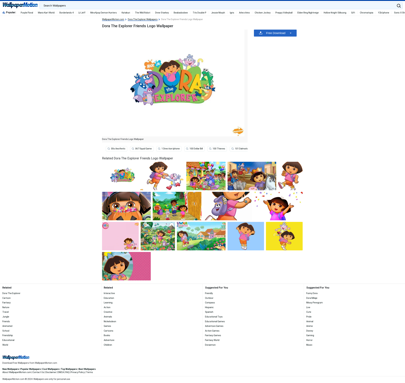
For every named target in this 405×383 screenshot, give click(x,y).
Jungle (5, 316)
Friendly (209, 293)
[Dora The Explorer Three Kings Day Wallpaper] (251, 176)
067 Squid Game (143, 148)
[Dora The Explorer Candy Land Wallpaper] (177, 206)
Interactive (109, 293)
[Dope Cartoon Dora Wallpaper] (278, 206)
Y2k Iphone (383, 12)
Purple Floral (27, 12)
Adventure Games (214, 326)
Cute (308, 312)
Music (309, 345)
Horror (309, 340)
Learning (108, 302)
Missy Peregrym (314, 302)
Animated (7, 326)
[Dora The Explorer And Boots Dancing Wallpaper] (164, 176)
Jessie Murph (218, 12)
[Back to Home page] (20, 5)
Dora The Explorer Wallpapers (143, 19)
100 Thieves (219, 148)
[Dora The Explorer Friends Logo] (122, 176)
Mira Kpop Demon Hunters (103, 12)
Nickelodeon (110, 321)
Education (109, 298)
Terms (89, 372)
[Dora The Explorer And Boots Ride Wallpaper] (284, 236)
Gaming (310, 335)
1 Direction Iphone (171, 148)
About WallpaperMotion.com (16, 372)
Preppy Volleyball (284, 12)
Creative (108, 312)
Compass (210, 302)
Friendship (7, 335)
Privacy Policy (78, 372)
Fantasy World (212, 340)
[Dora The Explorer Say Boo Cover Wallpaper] (126, 206)
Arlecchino (244, 12)
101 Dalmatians (243, 148)
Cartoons (108, 331)
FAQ (67, 372)
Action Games (212, 331)
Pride (309, 316)
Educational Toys (214, 316)
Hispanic (209, 307)
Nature (5, 307)
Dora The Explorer (11, 293)
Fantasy (6, 302)
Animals (108, 316)
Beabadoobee (181, 12)
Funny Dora (312, 293)
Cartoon (6, 298)
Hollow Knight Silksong (335, 12)
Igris (232, 12)
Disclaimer (51, 372)
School (5, 331)
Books (107, 335)
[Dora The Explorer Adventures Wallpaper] (158, 236)
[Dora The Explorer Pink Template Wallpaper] (120, 236)
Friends (6, 321)
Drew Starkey (162, 12)
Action (107, 307)
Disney (309, 331)
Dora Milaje (311, 298)
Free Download (275, 33)
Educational (8, 340)
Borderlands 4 (66, 12)
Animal (309, 321)
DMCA (61, 372)
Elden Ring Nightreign (308, 12)
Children (108, 345)
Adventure (109, 340)
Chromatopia (366, 12)
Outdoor (209, 298)
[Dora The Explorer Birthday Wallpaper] (126, 266)
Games (107, 326)
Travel (5, 312)
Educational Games (215, 321)
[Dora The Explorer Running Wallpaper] (227, 206)
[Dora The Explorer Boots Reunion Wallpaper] (201, 236)
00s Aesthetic (118, 148)
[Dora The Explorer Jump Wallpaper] (245, 236)
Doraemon (210, 345)
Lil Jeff (81, 12)
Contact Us (38, 372)
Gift (353, 12)
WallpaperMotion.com (113, 19)
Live (308, 307)
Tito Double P (199, 12)
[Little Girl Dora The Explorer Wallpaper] (290, 176)
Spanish (209, 312)
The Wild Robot (142, 12)
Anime (309, 326)
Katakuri (126, 12)
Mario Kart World (46, 12)
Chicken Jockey (263, 12)
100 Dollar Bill (196, 148)
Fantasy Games (213, 335)
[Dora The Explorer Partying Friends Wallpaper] (206, 176)
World (5, 345)
